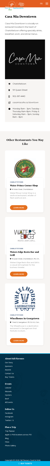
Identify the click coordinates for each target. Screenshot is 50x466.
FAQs (7, 442)
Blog (7, 438)
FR (41, 3)
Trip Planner (10, 431)
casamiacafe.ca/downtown (25, 103)
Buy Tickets (9, 377)
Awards (8, 370)
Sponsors (9, 366)
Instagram (9, 416)
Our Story (9, 362)
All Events (9, 402)
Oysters (8, 395)
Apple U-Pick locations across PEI (18, 434)
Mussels (8, 391)
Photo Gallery (10, 445)
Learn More (18, 207)
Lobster (8, 388)
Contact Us (9, 373)
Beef (7, 398)
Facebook (9, 413)
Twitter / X (9, 420)
